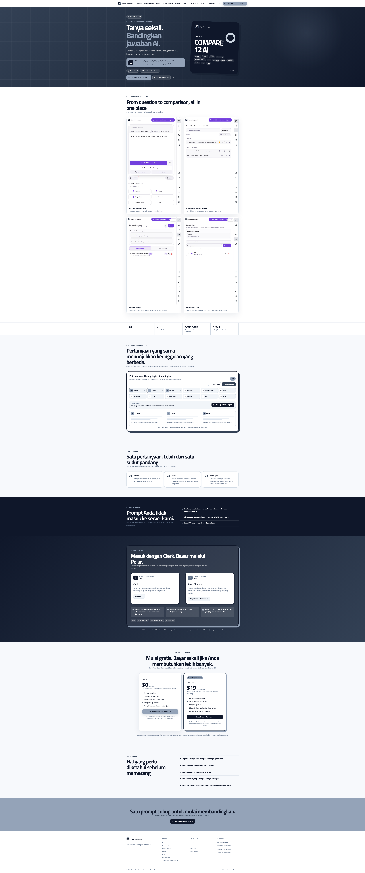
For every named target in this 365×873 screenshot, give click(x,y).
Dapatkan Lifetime (198, 599)
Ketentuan (193, 846)
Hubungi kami (195, 852)
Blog (184, 3)
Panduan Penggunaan (152, 3)
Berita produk (166, 857)
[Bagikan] (219, 3)
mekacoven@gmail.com (224, 845)
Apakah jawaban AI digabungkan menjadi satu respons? (206, 785)
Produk (139, 3)
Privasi (192, 843)
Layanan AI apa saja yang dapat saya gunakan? (202, 759)
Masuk (193, 3)
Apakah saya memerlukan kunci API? (198, 765)
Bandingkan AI (168, 3)
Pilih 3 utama (216, 384)
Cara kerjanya (160, 77)
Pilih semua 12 (229, 384)
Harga (177, 3)
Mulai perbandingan (223, 405)
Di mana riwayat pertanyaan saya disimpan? (201, 779)
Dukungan (193, 848)
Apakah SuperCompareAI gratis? (196, 772)
